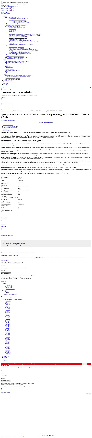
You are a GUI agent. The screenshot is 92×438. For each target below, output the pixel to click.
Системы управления (6, 411)
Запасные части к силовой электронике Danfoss (18, 76)
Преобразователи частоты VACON (20, 22)
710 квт (8, 350)
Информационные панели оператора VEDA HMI (21, 44)
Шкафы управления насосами (16, 39)
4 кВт (7, 313)
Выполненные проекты (9, 81)
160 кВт (8, 333)
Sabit (23, 436)
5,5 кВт (8, 315)
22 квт (7, 321)
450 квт (8, 344)
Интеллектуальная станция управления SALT (20, 40)
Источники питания (5, 413)
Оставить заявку (5, 260)
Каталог (5, 16)
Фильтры (8, 45)
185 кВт (8, 334)
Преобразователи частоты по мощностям (16, 25)
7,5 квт (8, 316)
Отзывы (8, 71)
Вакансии (8, 72)
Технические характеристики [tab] (10, 126)
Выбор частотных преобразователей (15, 62)
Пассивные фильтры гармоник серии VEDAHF (21, 48)
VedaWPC (11, 43)
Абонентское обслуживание (13, 78)
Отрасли (8, 66)
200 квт (8, 335)
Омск (4, 358)
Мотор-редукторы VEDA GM (13, 54)
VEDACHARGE (10, 289)
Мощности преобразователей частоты (12, 299)
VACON (8, 292)
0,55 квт (8, 303)
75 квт (7, 328)
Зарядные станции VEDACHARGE (15, 56)
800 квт (8, 351)
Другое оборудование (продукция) (14, 58)
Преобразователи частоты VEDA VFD (18, 18)
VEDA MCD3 (12, 31)
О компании (6, 65)
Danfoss (5, 290)
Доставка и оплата (8, 80)
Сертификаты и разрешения (13, 70)
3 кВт (7, 311)
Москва (5, 357)
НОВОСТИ (3, 425)
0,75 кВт (8, 304)
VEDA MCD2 (12, 30)
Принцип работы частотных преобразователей (17, 61)
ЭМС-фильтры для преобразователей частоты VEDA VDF (23, 50)
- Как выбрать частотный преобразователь (13, 243)
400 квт (8, 343)
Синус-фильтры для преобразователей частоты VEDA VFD (23, 49)
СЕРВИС (3, 423)
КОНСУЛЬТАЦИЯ (48, 122)
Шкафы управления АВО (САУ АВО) (18, 36)
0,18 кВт (8, 301)
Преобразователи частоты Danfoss (17, 20)
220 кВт (8, 337)
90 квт (7, 329)
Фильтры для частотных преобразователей (19, 52)
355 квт (8, 342)
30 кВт (8, 322)
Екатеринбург (6, 356)
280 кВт (8, 339)
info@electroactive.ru (13, 6)
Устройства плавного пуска (13, 26)
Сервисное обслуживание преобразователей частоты (19, 75)
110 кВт (8, 330)
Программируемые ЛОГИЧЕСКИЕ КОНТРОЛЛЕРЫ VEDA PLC (25, 35)
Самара (5, 360)
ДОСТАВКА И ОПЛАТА (7, 428)
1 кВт (7, 306)
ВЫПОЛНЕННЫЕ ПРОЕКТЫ (8, 430)
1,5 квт (8, 308)
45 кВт (8, 325)
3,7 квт (8, 312)
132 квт (8, 331)
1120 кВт (8, 353)
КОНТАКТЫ (4, 433)
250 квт (8, 338)
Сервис (5, 74)
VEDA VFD (9, 285)
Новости (5, 83)
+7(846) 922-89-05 (5, 5)
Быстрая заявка (4, 8)
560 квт (8, 347)
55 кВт (8, 326)
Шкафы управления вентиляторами (18, 38)
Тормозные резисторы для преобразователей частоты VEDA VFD (25, 34)
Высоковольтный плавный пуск (17, 27)
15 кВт (8, 319)
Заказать (41, 122)
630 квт (8, 348)
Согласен (85, 364)
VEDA (5, 283)
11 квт (7, 317)
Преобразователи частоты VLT (19, 21)
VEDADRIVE (9, 286)
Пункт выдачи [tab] (6, 130)
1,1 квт (8, 307)
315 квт (8, 341)
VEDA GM (9, 287)
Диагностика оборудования (13, 79)
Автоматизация (10, 32)
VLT (7, 291)
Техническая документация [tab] (10, 127)
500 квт (8, 346)
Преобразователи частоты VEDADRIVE (10, 406)
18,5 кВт (8, 320)
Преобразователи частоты (12, 17)
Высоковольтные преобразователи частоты (16, 23)
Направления (9, 67)
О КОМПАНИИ (5, 420)
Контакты (5, 84)
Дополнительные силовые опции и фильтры (20, 53)
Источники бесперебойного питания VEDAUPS (18, 57)
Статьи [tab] (5, 129)
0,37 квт (8, 302)
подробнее (3, 97)
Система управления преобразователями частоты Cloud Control (24, 41)
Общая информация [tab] (8, 125)
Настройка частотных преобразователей (16, 63)
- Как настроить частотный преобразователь (14, 245)
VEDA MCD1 (12, 29)
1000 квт (8, 352)
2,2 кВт (8, 310)
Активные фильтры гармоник (16, 47)
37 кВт (8, 324)
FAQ (4, 60)
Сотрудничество (10, 69)
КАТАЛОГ (3, 396)
